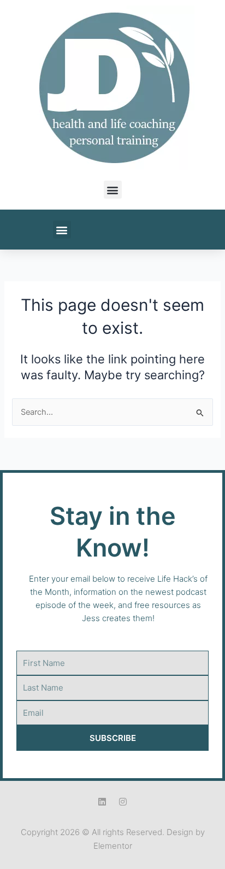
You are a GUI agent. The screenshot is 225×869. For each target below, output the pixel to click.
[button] (113, 190)
